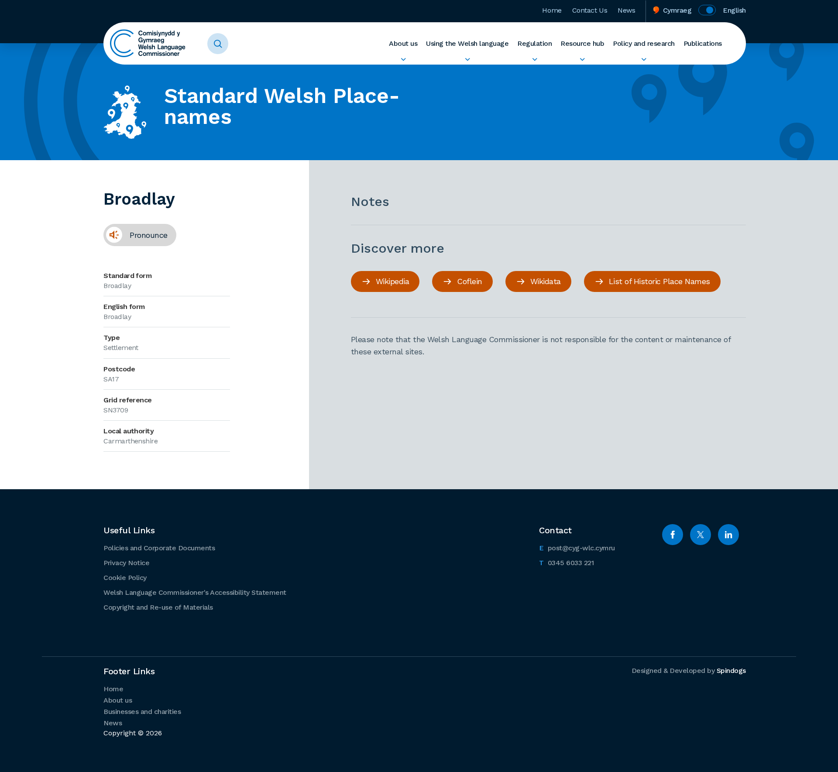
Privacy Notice (126, 563)
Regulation (534, 43)
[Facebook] (672, 534)
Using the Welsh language (467, 43)
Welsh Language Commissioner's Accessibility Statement (194, 592)
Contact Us (590, 10)
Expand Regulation (534, 59)
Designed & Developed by (689, 670)
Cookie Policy (125, 577)
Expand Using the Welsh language (467, 59)
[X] (700, 534)
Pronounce (135, 235)
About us (403, 43)
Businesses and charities (142, 711)
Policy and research (644, 43)
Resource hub (582, 43)
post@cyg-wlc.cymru (577, 547)
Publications (702, 43)
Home (551, 10)
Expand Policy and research (644, 59)
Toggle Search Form (217, 43)
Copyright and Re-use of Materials (158, 607)
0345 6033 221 (566, 562)
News (626, 10)
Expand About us (403, 59)
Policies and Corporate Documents (159, 548)
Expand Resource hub (582, 59)
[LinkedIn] (728, 534)
